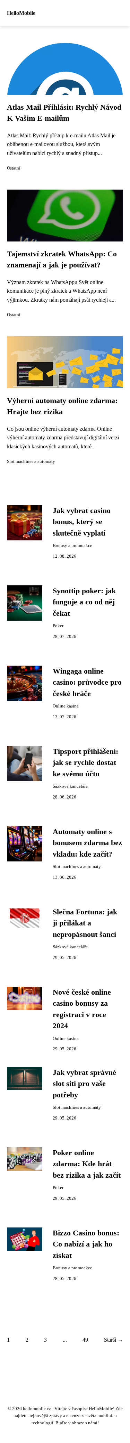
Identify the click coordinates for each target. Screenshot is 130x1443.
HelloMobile (21, 13)
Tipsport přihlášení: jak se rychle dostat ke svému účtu (85, 762)
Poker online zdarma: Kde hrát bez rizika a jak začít (87, 1164)
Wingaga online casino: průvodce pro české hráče (87, 682)
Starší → (113, 1340)
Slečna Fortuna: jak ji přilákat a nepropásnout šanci (85, 923)
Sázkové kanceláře (70, 786)
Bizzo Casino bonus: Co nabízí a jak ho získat (86, 1244)
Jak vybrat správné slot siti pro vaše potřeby (84, 1083)
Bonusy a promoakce (72, 545)
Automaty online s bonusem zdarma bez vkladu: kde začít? (87, 843)
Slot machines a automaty (31, 461)
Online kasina (66, 706)
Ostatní (13, 168)
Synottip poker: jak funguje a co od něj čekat (84, 602)
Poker (58, 625)
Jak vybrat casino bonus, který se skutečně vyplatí (82, 521)
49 (85, 1340)
